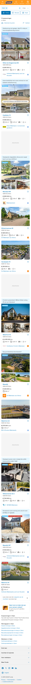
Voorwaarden (11, 680)
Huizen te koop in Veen (8, 626)
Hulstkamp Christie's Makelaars (16, 346)
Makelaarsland (11, 203)
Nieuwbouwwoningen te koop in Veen (12, 630)
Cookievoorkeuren (7, 682)
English (7, 673)
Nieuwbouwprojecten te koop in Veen (12, 633)
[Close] (7, 8)
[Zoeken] (20, 8)
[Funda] (9, 2)
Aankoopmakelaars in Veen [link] (9, 641)
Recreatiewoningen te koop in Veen (11, 635)
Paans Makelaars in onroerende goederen (16, 127)
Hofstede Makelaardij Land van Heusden (15, 74)
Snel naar (4, 648)
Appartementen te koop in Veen (10, 628)
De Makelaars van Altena (8, 237)
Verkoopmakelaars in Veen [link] (9, 643)
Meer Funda (4, 662)
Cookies (19, 680)
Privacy (3, 680)
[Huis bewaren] (28, 63)
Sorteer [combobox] (27, 23)
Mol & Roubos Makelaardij (8, 430)
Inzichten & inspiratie (7, 653)
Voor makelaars (6, 657)
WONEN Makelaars (12, 505)
